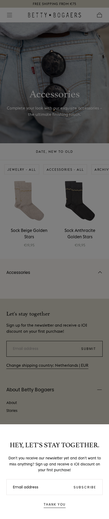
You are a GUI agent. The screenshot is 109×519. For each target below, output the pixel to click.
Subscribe (85, 487)
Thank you (55, 504)
